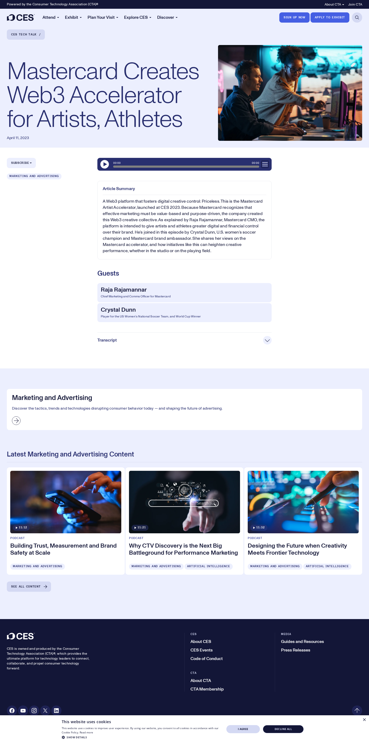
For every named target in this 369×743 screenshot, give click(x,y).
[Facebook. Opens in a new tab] (12, 710)
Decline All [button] (283, 729)
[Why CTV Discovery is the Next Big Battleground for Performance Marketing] (184, 520)
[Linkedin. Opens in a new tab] (56, 710)
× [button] (364, 719)
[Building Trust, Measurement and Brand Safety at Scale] (66, 520)
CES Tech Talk (24, 34)
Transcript (107, 340)
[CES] (21, 17)
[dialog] (184, 729)
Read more (86, 732)
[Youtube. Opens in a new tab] (23, 710)
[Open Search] (357, 17)
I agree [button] (243, 729)
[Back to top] (357, 710)
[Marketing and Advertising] (184, 409)
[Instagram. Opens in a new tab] (34, 710)
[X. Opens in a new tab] (45, 710)
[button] (141, 737)
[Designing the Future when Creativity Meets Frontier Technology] (303, 520)
